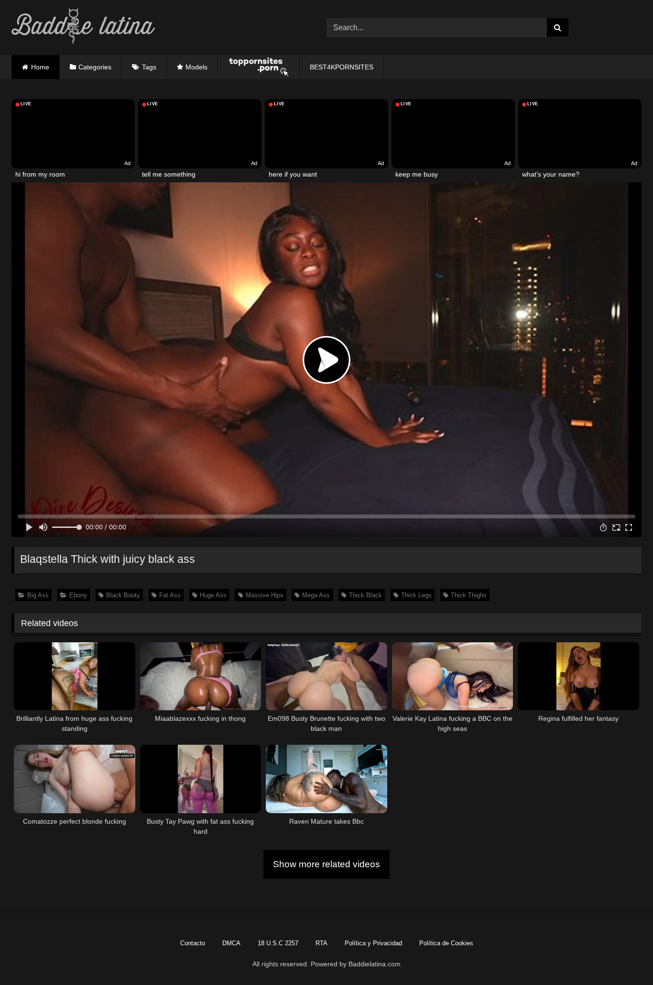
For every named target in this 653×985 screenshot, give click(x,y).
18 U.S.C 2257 (278, 943)
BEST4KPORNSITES (341, 67)
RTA (321, 943)
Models (196, 67)
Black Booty (123, 595)
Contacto (192, 943)
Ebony (78, 595)
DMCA (231, 943)
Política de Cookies (446, 943)
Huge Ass (213, 595)
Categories (94, 67)
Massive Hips (264, 595)
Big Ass (38, 595)
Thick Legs (416, 595)
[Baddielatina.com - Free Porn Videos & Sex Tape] (83, 27)
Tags (149, 67)
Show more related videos (326, 864)
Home (40, 67)
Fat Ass (170, 595)
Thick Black (365, 595)
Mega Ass (316, 595)
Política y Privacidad (373, 943)
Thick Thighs (469, 595)
